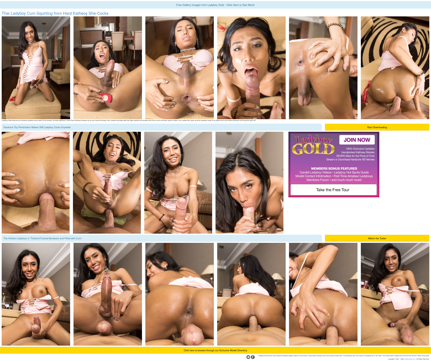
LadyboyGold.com (410, 359)
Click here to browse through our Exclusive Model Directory (215, 350)
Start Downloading (377, 127)
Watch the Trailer (377, 238)
